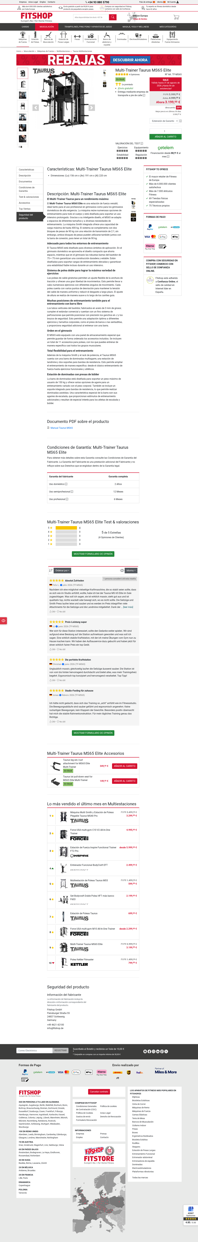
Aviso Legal (33, 2)
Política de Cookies (84, 1113)
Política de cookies (108, 1106)
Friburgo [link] (59, 1111)
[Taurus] (44, 71)
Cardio (25, 27)
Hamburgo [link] (23, 1114)
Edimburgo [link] (61, 1134)
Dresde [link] (61, 1108)
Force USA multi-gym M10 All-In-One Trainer (92, 928)
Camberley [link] (51, 1134)
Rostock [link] (52, 1121)
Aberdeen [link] (23, 1134)
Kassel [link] (62, 1114)
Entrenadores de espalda (143, 1161)
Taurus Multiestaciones (82, 51)
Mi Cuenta (171, 2)
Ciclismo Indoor (139, 1125)
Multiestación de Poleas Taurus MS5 (89, 880)
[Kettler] (79, 965)
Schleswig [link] (35, 1124)
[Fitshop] (36, 17)
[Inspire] (79, 856)
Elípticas (136, 1097)
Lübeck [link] (46, 1117)
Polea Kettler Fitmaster (81, 959)
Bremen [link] (43, 1108)
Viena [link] (61, 1145)
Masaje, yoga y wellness (136, 27)
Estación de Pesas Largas (143, 1150)
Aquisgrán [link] (23, 1105)
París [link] (25, 1178)
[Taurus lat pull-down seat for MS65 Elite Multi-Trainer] (55, 780)
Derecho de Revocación (110, 1116)
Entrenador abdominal (142, 1157)
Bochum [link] (58, 1105)
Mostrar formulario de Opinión (93, 554)
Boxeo (135, 1132)
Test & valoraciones (29, 197)
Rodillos (135, 1143)
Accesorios (24, 203)
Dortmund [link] (52, 1108)
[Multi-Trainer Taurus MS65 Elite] (63, 947)
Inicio (18, 51)
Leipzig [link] (39, 1117)
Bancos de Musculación (143, 1122)
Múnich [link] (64, 1117)
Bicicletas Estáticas (141, 1100)
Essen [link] (42, 1111)
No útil (62, 611)
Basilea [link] (22, 1163)
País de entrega (145, 2)
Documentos (25, 181)
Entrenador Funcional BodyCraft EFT (89, 865)
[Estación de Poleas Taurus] (63, 916)
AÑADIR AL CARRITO (165, 136)
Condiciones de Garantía (26, 189)
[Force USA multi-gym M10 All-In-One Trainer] (63, 931)
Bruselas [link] (31, 1170)
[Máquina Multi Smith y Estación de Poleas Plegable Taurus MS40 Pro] (63, 816)
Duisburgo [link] (34, 1111)
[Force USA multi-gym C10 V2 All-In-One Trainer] (63, 834)
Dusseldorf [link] (23, 1111)
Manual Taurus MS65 (62, 428)
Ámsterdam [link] (24, 1152)
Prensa (103, 1134)
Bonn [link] (64, 1105)
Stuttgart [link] (45, 1124)
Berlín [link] (42, 1105)
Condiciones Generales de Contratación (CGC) (86, 1108)
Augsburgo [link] (34, 1105)
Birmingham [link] (39, 1134)
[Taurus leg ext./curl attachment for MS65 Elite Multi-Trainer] (55, 766)
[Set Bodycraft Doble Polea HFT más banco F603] (63, 900)
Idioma (160, 2)
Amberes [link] (23, 1170)
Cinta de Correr (139, 1104)
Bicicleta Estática (140, 1139)
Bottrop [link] (22, 1108)
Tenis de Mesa (138, 1118)
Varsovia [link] (23, 1193)
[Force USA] (79, 838)
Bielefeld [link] (49, 1105)
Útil (53, 611)
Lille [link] (20, 1178)
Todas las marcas (140, 1177)
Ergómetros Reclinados (142, 1136)
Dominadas (137, 1164)
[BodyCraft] (79, 870)
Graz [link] (21, 1145)
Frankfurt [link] (50, 1111)
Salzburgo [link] (53, 1145)
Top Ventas (24, 208)
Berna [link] (28, 1163)
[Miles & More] (165, 1070)
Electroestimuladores (141, 1168)
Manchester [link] (41, 1137)
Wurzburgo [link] (24, 1127)
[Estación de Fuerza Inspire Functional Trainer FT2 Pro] (63, 851)
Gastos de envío (83, 1116)
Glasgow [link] (23, 1137)
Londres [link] (31, 1137)
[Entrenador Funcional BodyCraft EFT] (63, 868)
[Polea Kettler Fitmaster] (63, 962)
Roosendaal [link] (24, 1155)
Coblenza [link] (23, 1117)
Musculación (47, 27)
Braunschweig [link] (33, 1108)
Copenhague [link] (24, 1185)
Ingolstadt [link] (43, 1114)
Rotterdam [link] (35, 1155)
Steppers (136, 1147)
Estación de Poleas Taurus (83, 913)
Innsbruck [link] (28, 1145)
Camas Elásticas (139, 1115)
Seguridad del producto (26, 216)
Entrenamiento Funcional (143, 1154)
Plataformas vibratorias (143, 1171)
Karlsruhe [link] (53, 1114)
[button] (22, 73)
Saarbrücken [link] (24, 1124)
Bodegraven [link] (35, 1152)
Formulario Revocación (86, 1120)
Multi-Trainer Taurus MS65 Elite (86, 944)
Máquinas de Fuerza (45, 51)
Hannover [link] (33, 1114)
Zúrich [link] (44, 1163)
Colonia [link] (31, 1117)
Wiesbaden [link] (55, 1124)
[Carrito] (177, 17)
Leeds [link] (30, 1134)
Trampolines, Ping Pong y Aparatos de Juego (88, 27)
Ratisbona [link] (42, 1121)
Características (26, 169)
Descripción (25, 175)
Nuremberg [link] (32, 1121)
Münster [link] (22, 1121)
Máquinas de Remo (140, 1107)
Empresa (23, 2)
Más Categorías (168, 27)
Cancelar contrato (99, 1091)
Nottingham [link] (52, 1137)
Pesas (135, 1129)
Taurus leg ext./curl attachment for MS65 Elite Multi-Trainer (76, 763)
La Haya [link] (45, 1152)
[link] (150, 227)
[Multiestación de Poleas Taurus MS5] (63, 883)
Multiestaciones (63, 51)
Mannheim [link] (55, 1117)
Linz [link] (46, 1145)
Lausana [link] (36, 1163)
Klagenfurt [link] (38, 1145)
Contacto (51, 2)
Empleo (43, 2)
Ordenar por (62, 570)
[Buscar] (113, 17)
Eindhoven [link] (55, 1152)
